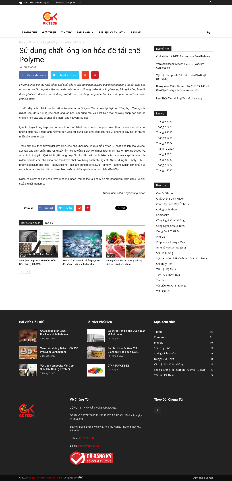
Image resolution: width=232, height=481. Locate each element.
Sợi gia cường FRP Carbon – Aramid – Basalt (182, 258)
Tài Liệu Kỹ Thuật (111, 32)
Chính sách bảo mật (202, 477)
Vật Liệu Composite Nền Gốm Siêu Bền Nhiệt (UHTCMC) (181, 77)
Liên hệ (136, 32)
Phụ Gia (160, 236)
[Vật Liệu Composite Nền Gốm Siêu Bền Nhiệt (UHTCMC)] (39, 244)
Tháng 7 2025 (164, 127)
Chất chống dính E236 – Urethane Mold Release (183, 56)
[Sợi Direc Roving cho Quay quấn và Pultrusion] (96, 335)
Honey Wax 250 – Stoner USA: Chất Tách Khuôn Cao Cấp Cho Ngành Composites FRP (183, 88)
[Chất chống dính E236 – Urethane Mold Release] (28, 335)
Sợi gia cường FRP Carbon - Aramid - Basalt (37, 255)
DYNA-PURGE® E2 (118, 365)
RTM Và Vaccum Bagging (171, 247)
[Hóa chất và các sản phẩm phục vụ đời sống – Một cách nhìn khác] (82, 244)
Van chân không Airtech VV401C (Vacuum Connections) (180, 65)
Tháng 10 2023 (165, 148)
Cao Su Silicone (165, 193)
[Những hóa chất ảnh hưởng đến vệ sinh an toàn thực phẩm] (125, 244)
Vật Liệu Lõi (163, 291)
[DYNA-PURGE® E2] (96, 370)
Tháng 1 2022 (164, 170)
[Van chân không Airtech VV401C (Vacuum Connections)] (28, 352)
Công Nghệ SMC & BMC (170, 225)
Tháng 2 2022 (164, 165)
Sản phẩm (83, 32)
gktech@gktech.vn (88, 445)
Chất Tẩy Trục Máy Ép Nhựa (173, 204)
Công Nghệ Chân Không (170, 220)
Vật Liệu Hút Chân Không (171, 285)
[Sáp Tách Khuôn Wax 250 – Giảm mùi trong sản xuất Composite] (96, 352)
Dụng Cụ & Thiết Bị (167, 231)
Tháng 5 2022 (164, 159)
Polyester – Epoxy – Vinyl (170, 242)
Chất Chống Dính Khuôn (170, 198)
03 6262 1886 (87, 438)
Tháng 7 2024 (164, 143)
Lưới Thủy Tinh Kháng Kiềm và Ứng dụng (179, 98)
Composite (162, 215)
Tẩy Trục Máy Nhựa (168, 274)
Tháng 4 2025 (164, 132)
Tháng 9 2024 (164, 137)
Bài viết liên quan (30, 222)
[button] (208, 32)
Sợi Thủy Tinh (164, 263)
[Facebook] (210, 2)
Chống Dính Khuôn (167, 209)
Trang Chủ (29, 32)
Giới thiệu (49, 32)
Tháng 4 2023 (164, 154)
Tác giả (49, 222)
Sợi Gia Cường (164, 253)
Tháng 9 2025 (164, 121)
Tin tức (66, 32)
